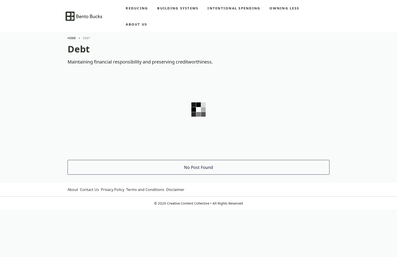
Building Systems (177, 8)
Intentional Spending (233, 8)
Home (72, 38)
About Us (136, 24)
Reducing (137, 8)
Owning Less (284, 8)
